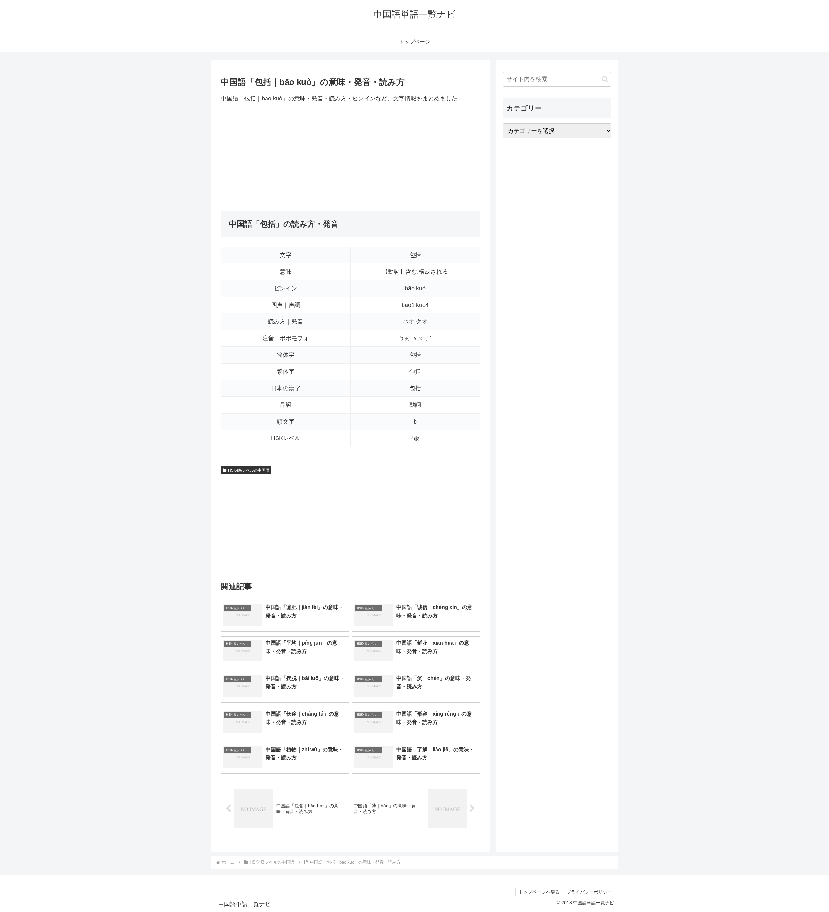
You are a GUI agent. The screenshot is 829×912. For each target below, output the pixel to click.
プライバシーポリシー (589, 891)
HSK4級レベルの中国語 (248, 470)
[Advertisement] (350, 157)
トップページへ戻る (539, 891)
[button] (604, 79)
